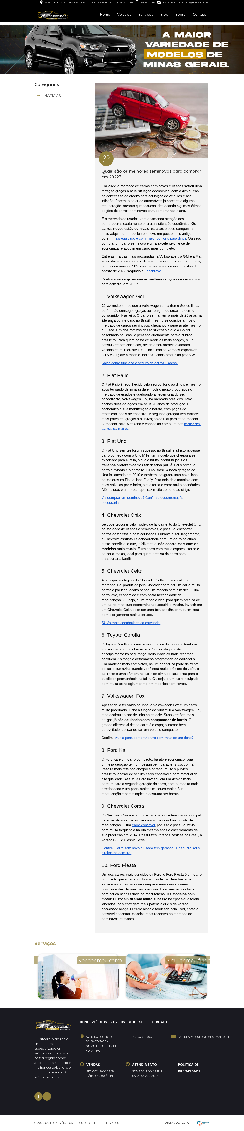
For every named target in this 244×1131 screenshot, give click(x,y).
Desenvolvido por (178, 1122)
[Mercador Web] (202, 1123)
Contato (199, 14)
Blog (164, 14)
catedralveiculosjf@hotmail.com (186, 2)
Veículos (124, 14)
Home (105, 14)
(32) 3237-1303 (125, 2)
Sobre (180, 14)
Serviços (145, 14)
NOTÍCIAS (52, 95)
